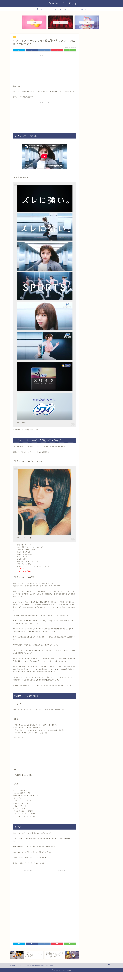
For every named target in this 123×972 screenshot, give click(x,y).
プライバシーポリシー (61, 9)
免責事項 (83, 9)
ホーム (41, 9)
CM (14, 37)
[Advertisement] (44, 69)
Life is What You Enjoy (61, 3)
